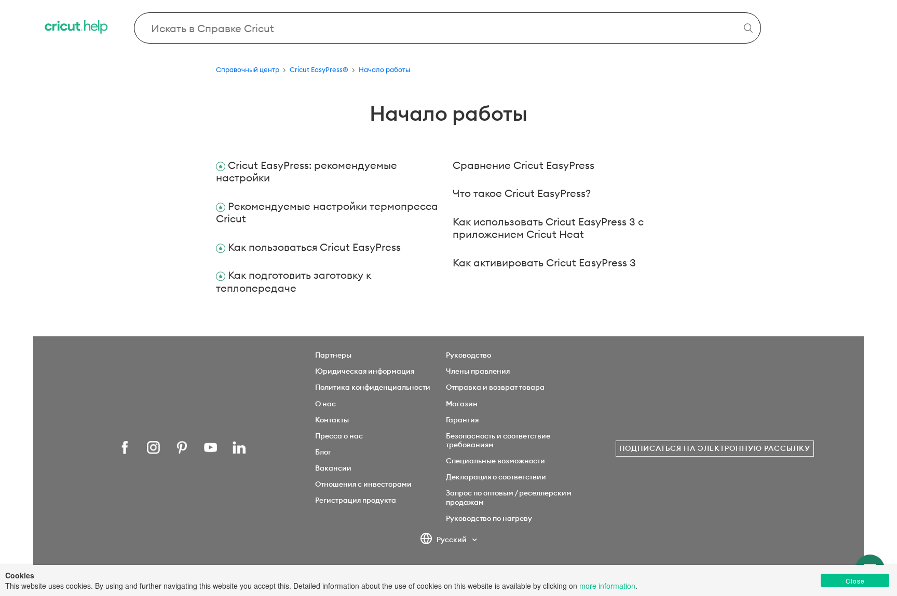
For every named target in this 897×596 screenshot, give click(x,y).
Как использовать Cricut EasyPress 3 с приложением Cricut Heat (548, 228)
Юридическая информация (364, 371)
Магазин (462, 403)
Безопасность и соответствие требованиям (498, 440)
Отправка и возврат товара (495, 387)
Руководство (468, 355)
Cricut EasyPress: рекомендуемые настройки (306, 172)
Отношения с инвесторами (363, 484)
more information (607, 585)
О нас (325, 403)
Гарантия (462, 419)
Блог (323, 452)
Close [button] (855, 580)
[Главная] (77, 28)
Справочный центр (247, 69)
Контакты (332, 419)
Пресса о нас (339, 436)
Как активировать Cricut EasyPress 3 (544, 262)
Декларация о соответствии (496, 476)
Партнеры (333, 355)
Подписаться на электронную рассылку (714, 448)
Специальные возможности (495, 460)
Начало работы (384, 69)
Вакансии (333, 468)
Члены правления (478, 371)
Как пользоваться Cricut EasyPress (314, 246)
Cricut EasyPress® (319, 69)
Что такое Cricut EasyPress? (522, 193)
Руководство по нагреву (489, 518)
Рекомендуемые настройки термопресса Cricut (327, 212)
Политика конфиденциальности (372, 387)
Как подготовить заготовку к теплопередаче (293, 281)
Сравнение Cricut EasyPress (523, 165)
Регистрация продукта (355, 500)
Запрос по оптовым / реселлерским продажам (509, 497)
